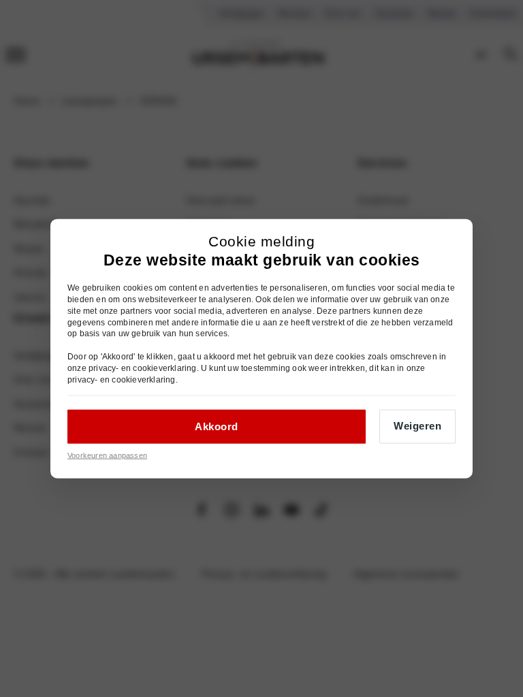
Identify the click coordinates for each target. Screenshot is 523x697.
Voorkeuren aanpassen (107, 455)
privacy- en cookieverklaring (143, 367)
